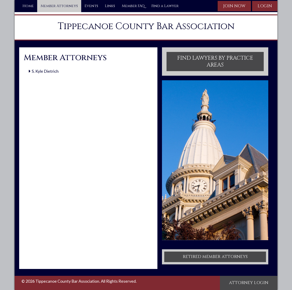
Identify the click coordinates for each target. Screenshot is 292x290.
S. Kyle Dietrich (45, 71)
